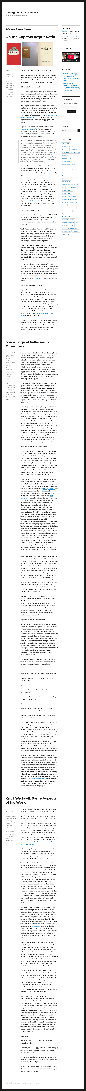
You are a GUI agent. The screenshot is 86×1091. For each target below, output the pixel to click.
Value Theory (65, 234)
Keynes (12, 92)
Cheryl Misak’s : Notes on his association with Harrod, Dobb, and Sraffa (71, 89)
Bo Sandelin (36, 926)
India (13, 364)
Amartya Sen (73, 149)
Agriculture (65, 149)
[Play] (64, 60)
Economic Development (69, 164)
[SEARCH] (79, 130)
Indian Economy (66, 193)
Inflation (8, 365)
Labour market (72, 208)
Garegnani (51, 488)
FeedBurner (74, 116)
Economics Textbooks (68, 175)
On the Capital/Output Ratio (30, 37)
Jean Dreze (65, 202)
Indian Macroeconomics (69, 196)
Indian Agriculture (71, 187)
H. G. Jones (13, 91)
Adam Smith (65, 143)
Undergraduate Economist (22, 12)
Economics (9, 74)
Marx (75, 211)
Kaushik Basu (73, 202)
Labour (64, 208)
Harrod (7, 92)
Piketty (72, 219)
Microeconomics (67, 213)
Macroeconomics (10, 76)
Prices (77, 222)
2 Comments (9, 402)
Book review (65, 152)
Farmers (76, 178)
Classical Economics (11, 357)
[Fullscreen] (79, 60)
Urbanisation (76, 231)
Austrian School (10, 831)
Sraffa (45, 488)
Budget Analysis (75, 152)
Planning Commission (68, 222)
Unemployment (66, 231)
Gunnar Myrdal (9, 833)
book (44, 397)
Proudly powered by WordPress (30, 1083)
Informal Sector (72, 199)
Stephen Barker (10, 396)
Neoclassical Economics (68, 216)
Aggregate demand (67, 146)
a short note (38, 278)
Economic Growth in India (69, 170)
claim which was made (39, 779)
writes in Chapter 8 (32, 201)
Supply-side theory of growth (70, 228)
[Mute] (77, 60)
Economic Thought (11, 362)
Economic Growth (67, 167)
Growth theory (66, 181)
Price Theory (9, 96)
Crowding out (66, 161)
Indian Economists (67, 190)
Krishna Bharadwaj (73, 205)
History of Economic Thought (70, 184)
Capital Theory (9, 72)
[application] (71, 57)
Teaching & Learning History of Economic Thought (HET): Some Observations (71, 75)
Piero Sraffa (65, 219)
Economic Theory (67, 178)
